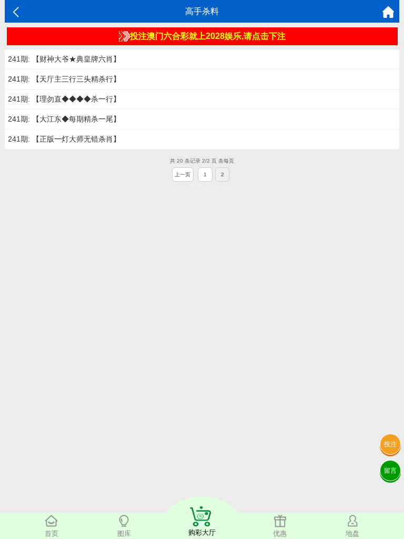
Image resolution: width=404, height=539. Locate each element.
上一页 (182, 174)
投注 (390, 444)
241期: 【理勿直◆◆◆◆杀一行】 (64, 99)
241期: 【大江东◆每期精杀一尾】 (64, 119)
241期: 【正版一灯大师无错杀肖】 (64, 139)
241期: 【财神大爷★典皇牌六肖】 (64, 59)
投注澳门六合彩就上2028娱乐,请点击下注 (208, 36)
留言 (390, 470)
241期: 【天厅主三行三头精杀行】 (64, 79)
